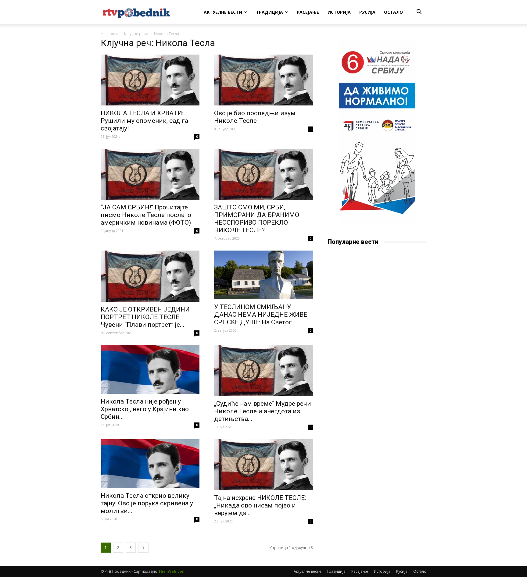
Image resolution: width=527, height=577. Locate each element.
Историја (339, 12)
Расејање (308, 12)
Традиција (269, 12)
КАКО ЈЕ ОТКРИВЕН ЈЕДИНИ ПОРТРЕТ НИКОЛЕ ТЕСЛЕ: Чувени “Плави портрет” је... (145, 317)
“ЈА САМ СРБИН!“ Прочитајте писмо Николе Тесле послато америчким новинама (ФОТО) (146, 215)
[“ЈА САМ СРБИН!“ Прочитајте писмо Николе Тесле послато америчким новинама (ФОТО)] (150, 174)
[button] (419, 13)
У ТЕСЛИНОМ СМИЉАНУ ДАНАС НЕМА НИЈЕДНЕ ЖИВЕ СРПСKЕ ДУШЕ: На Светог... (260, 314)
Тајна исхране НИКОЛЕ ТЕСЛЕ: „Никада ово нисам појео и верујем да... (260, 505)
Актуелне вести (223, 12)
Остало (393, 12)
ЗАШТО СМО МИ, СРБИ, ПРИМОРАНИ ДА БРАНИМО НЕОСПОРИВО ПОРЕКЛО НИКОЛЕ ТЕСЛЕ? (256, 219)
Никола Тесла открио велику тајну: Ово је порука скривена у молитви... (147, 503)
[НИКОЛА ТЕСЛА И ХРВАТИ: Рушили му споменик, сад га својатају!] (150, 80)
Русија (367, 12)
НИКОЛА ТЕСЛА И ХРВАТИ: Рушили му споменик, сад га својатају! (144, 120)
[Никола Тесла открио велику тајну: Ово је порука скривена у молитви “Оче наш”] (150, 463)
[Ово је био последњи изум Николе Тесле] (263, 80)
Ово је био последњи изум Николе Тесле (255, 116)
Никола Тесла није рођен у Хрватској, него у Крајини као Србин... (145, 409)
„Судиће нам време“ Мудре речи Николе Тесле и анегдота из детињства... (262, 411)
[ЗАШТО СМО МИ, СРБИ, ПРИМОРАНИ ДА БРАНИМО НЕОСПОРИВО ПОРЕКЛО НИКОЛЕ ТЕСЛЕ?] (263, 174)
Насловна (109, 33)
